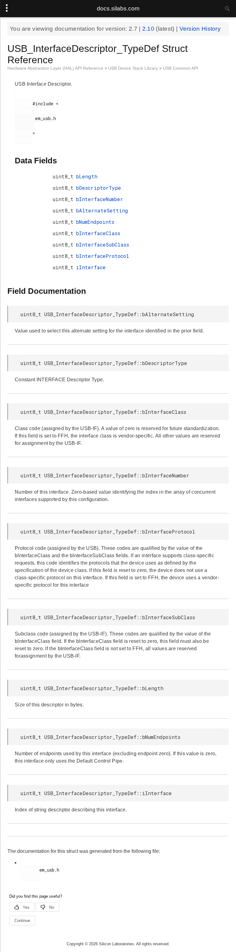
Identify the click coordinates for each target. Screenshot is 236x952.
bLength (86, 176)
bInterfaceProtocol (102, 256)
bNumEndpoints (95, 222)
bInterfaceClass (98, 233)
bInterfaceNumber (99, 199)
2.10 (149, 28)
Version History (200, 28)
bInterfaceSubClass (102, 244)
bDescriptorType (98, 188)
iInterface (91, 267)
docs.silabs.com (118, 8)
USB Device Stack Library (133, 68)
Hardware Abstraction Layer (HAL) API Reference (55, 68)
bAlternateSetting (102, 210)
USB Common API (180, 68)
